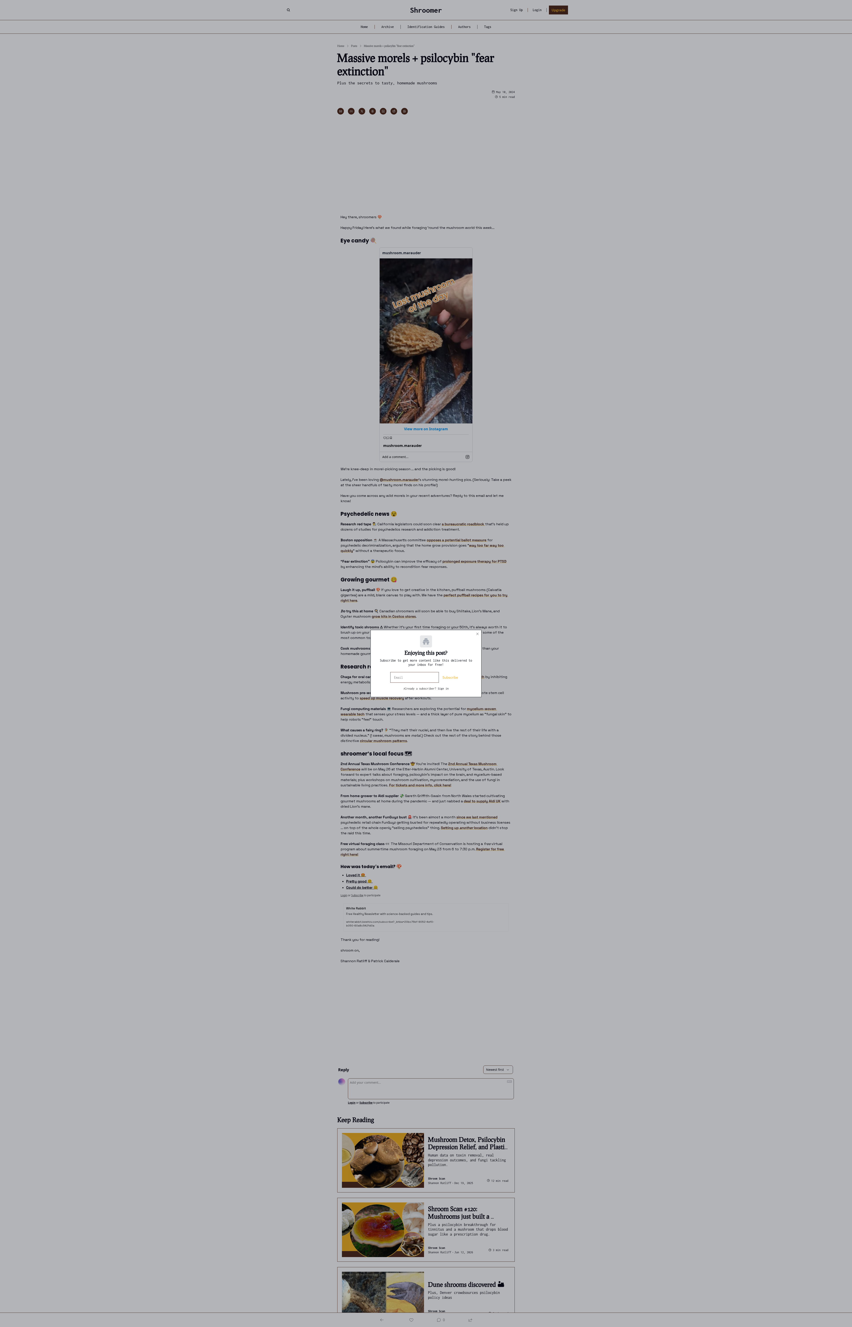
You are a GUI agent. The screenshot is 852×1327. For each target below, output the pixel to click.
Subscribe (450, 677)
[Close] (477, 634)
